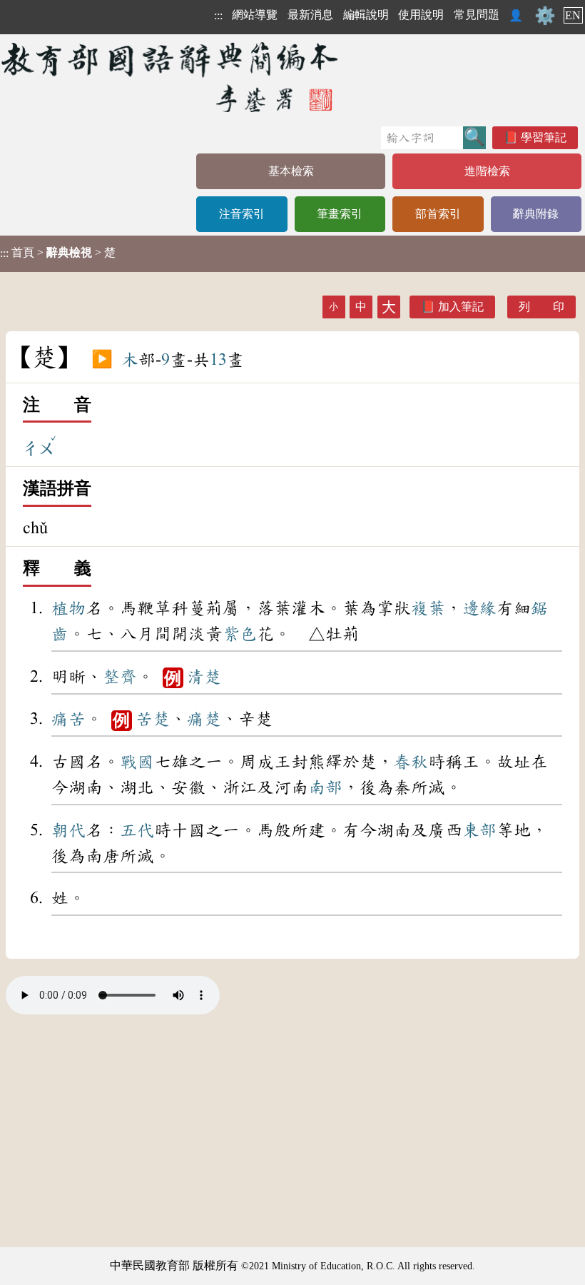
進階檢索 (487, 171)
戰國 (137, 761)
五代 (137, 830)
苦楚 (153, 718)
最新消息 (310, 15)
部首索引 (438, 214)
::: (218, 15)
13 (218, 359)
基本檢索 (291, 171)
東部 (479, 830)
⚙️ (545, 15)
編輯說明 (366, 15)
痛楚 (204, 718)
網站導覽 (255, 15)
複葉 (428, 608)
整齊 (120, 676)
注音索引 (242, 214)
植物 (68, 608)
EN (573, 15)
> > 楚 (58, 252)
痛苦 (68, 718)
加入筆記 (461, 307)
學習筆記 (543, 137)
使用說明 (421, 15)
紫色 (240, 633)
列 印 (541, 307)
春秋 (411, 761)
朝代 (68, 830)
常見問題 (476, 15)
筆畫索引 (339, 214)
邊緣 (479, 608)
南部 (325, 787)
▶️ (102, 359)
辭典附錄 (536, 214)
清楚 (204, 676)
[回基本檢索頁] (171, 76)
